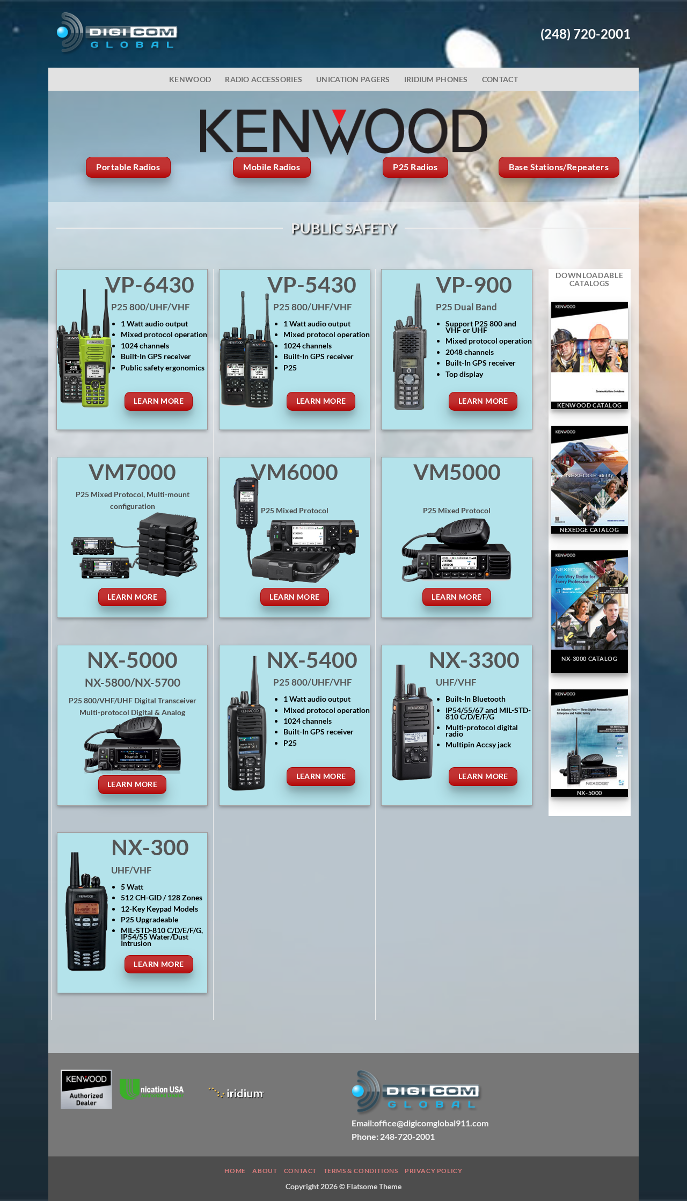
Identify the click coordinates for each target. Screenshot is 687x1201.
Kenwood (190, 79)
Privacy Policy (434, 1171)
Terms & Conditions (361, 1171)
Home (234, 1171)
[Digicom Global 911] (118, 34)
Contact (500, 79)
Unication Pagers (353, 79)
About (264, 1171)
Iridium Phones (436, 79)
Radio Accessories (263, 79)
